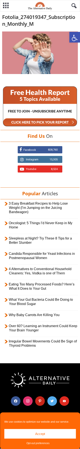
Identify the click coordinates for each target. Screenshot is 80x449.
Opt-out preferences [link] (37, 443)
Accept (40, 434)
